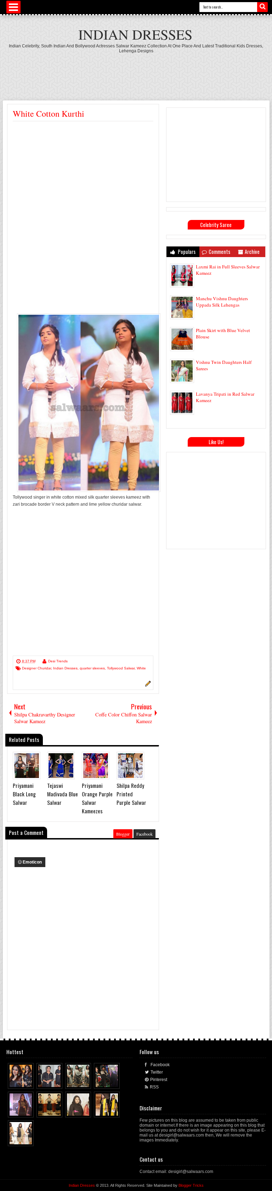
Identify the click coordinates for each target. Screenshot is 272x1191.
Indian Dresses (135, 34)
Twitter (157, 1072)
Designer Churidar (36, 668)
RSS (154, 1087)
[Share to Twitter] (22, 1082)
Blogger (123, 834)
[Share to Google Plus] (29, 1082)
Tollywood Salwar (121, 668)
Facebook (144, 834)
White (141, 668)
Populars (186, 251)
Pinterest (158, 1079)
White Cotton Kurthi (48, 113)
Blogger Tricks (191, 1185)
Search (262, 7)
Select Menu (13, 7)
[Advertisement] (136, 73)
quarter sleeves (92, 668)
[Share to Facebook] (15, 1082)
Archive (252, 251)
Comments (219, 251)
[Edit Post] (147, 685)
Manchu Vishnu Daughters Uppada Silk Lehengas (222, 301)
